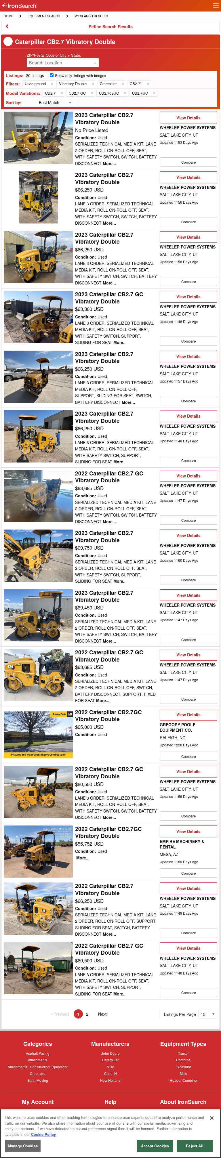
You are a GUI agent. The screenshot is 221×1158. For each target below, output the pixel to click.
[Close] (211, 1118)
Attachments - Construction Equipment (38, 1067)
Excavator (183, 1066)
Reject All (194, 1146)
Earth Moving (37, 1080)
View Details (188, 118)
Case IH (110, 1074)
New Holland (110, 1080)
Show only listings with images (80, 75)
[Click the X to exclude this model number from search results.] (61, 93)
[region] (110, 1133)
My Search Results (91, 16)
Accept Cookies (155, 1146)
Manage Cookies (23, 1146)
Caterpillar (110, 1059)
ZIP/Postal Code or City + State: (54, 55)
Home (8, 15)
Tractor (183, 1053)
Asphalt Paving (37, 1053)
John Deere (110, 1053)
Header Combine (183, 1080)
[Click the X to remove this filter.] (51, 84)
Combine (183, 1059)
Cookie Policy (43, 1134)
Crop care (37, 1074)
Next (105, 1014)
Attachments (37, 1059)
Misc (110, 1066)
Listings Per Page (180, 1014)
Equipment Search (43, 16)
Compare (188, 162)
